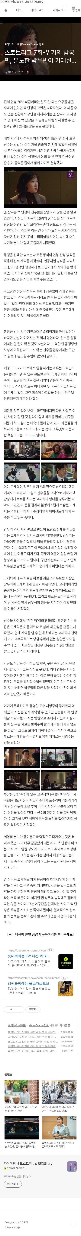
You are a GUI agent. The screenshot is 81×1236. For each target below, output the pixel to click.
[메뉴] (73, 7)
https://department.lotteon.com (27, 950)
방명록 (76, 10)
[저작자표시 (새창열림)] (42, 1009)
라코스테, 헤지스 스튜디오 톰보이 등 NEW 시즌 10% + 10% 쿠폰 (29, 963)
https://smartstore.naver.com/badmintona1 (34, 977)
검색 (65, 7)
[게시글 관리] (20, 1009)
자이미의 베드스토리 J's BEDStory (28, 1164)
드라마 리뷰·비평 (17, 1025)
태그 (18, 10)
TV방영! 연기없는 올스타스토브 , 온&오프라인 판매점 (29, 991)
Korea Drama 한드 (39, 1025)
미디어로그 (37, 10)
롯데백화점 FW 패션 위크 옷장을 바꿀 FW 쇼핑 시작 (29, 956)
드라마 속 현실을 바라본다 (17, 1176)
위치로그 (58, 10)
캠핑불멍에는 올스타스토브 (28, 983)
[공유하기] (15, 1009)
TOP (73, 1224)
